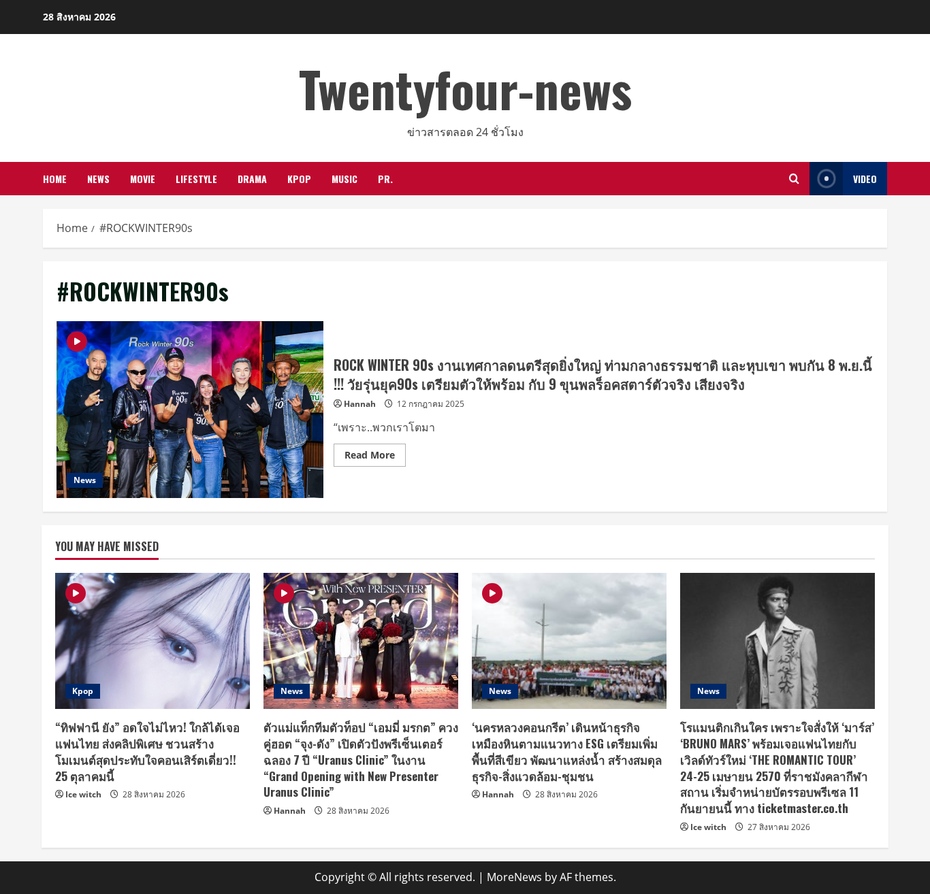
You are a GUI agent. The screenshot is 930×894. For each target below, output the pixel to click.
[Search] (794, 178)
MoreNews (514, 877)
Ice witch (83, 794)
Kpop (299, 178)
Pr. (385, 178)
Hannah (360, 404)
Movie (142, 178)
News (98, 178)
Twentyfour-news (465, 88)
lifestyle (196, 178)
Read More (375, 457)
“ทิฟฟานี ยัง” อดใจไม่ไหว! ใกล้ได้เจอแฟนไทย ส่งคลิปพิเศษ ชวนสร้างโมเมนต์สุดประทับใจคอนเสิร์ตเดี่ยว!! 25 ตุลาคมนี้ (147, 751)
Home (55, 178)
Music (344, 178)
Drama (252, 178)
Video (865, 178)
